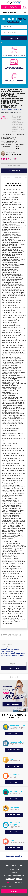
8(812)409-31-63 (14, 865)
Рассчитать (14, 38)
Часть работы (17, 178)
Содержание (6, 178)
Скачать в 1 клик (14, 668)
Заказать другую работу (14, 856)
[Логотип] (14, 2)
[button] (10, 677)
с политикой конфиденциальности (9, 42)
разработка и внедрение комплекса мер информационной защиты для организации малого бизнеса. (13, 652)
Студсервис (14, 869)
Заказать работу (11, 7)
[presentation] (1, 438)
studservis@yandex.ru (14, 879)
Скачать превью (14, 166)
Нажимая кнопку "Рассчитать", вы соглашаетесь (12, 42)
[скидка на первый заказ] (24, 7)
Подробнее (14, 664)
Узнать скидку (14, 891)
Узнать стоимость (12, 705)
